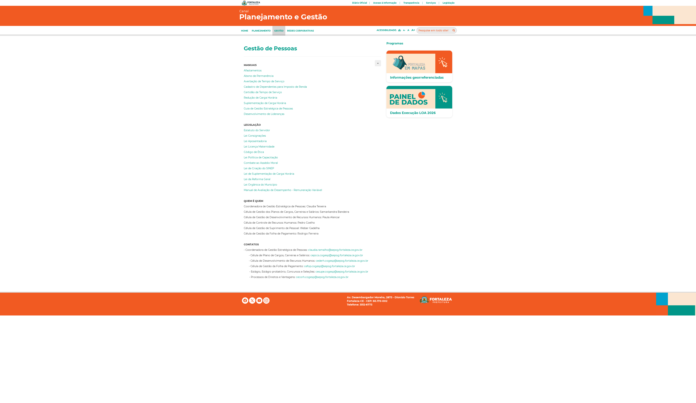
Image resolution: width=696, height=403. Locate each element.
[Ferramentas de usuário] (378, 63)
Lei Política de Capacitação (261, 157)
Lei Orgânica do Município (261, 184)
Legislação (449, 2)
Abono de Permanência (259, 76)
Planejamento (261, 30)
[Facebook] (245, 302)
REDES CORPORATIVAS (300, 30)
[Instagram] (266, 302)
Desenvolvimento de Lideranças (264, 114)
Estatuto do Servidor (257, 130)
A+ (413, 30)
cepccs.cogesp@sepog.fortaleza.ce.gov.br (336, 255)
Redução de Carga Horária (260, 97)
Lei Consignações (255, 135)
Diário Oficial (359, 2)
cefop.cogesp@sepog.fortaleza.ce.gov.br (329, 266)
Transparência (411, 2)
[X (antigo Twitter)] (252, 302)
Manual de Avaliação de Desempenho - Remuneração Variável (283, 190)
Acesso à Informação (385, 2)
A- (404, 30)
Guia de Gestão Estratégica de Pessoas (268, 108)
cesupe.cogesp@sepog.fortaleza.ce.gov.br (342, 271)
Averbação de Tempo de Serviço (264, 81)
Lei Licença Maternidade (259, 146)
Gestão (278, 30)
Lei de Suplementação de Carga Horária (269, 173)
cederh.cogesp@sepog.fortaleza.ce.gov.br (342, 260)
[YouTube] (259, 302)
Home (244, 30)
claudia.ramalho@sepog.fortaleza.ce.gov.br (335, 250)
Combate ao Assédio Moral (261, 163)
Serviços (431, 2)
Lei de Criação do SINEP (259, 168)
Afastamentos (253, 70)
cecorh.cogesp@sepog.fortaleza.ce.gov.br (322, 277)
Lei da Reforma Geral (257, 179)
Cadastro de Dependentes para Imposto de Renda (275, 86)
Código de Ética (254, 152)
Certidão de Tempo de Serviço (263, 92)
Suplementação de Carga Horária (265, 103)
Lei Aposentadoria (255, 141)
